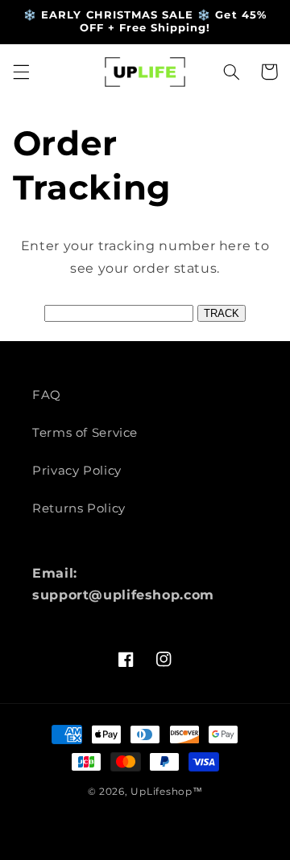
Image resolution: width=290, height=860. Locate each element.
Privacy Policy (77, 470)
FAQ (46, 395)
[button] (20, 71)
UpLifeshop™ (166, 791)
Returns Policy (79, 508)
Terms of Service (85, 433)
